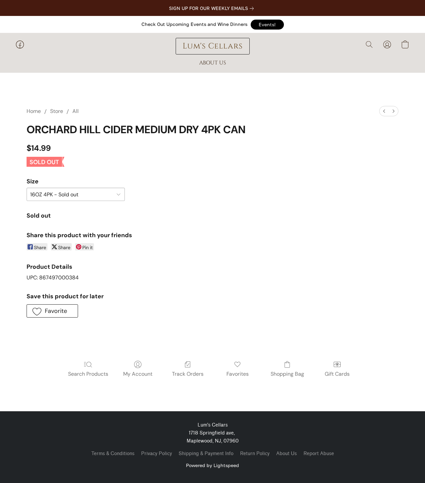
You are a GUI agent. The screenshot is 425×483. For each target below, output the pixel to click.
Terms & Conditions (112, 453)
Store (56, 111)
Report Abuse (318, 453)
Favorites (237, 373)
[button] (267, 25)
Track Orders (188, 373)
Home (34, 111)
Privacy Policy (156, 453)
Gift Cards (337, 373)
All (75, 111)
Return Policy (255, 453)
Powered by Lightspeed (212, 465)
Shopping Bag (287, 373)
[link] (212, 8)
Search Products (88, 373)
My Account (137, 373)
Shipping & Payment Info (206, 453)
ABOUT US (212, 62)
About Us (286, 453)
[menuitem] (384, 111)
